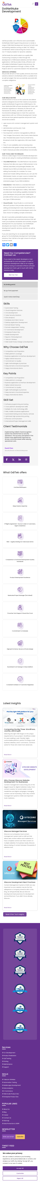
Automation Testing (10, 1082)
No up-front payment (11, 291)
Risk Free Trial (13, 275)
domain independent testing (14, 327)
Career (5, 1115)
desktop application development (16, 322)
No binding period (9, 284)
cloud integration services (13, 310)
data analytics (10, 318)
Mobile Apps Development (12, 1085)
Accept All (20, 1168)
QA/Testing (7, 1058)
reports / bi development (13, 337)
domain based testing (12, 325)
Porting (5, 1061)
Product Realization (9, 1056)
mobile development (12, 335)
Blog (4, 1112)
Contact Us (7, 1118)
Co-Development (9, 1053)
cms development (11, 313)
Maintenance (7, 1064)
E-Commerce (8, 1091)
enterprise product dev (12, 332)
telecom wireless (11, 339)
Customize (20, 1173)
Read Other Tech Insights (15, 914)
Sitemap (6, 1121)
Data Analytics (8, 1088)
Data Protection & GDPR (11, 1123)
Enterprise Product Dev (11, 1097)
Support (6, 1067)
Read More (7, 755)
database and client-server (14, 320)
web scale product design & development (19, 342)
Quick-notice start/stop (12, 297)
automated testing (11, 308)
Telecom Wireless (9, 1079)
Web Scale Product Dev (11, 1094)
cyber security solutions (13, 315)
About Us (6, 1109)
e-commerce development (14, 330)
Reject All (20, 1178)
